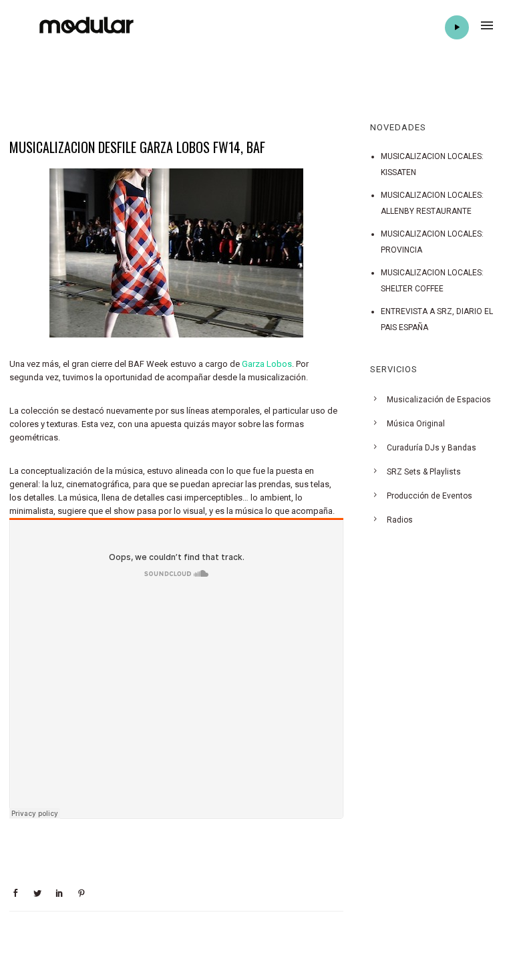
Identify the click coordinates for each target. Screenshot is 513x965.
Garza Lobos (267, 364)
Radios (400, 520)
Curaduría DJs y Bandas (431, 447)
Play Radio (457, 27)
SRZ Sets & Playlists (424, 471)
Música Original (416, 423)
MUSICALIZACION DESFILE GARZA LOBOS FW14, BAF (137, 147)
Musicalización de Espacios (439, 399)
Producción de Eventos (429, 496)
